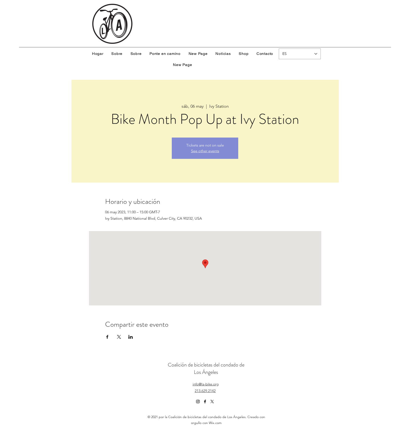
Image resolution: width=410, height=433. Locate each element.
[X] (212, 401)
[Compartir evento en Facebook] (107, 337)
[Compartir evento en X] (119, 337)
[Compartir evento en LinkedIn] (130, 337)
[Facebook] (205, 401)
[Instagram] (198, 401)
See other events (205, 151)
